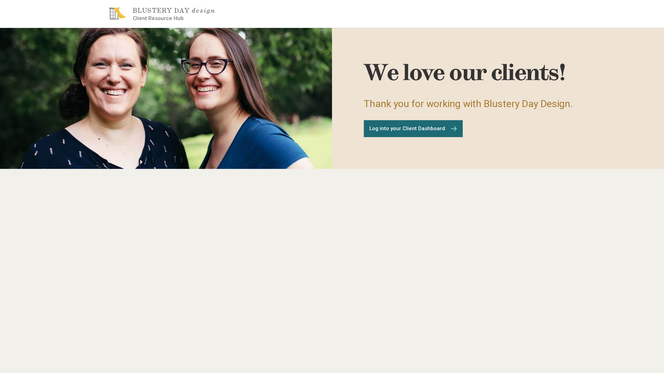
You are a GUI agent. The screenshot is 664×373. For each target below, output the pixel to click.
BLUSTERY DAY (174, 11)
